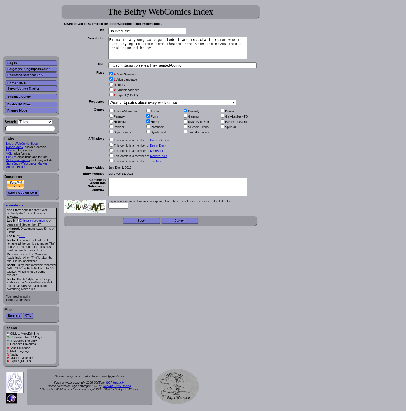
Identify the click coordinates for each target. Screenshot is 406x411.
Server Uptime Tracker (23, 88)
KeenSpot (156, 150)
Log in (12, 63)
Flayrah (11, 150)
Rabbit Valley (14, 147)
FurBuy (11, 156)
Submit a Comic (19, 96)
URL (22, 236)
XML (28, 315)
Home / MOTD (17, 82)
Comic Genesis (160, 140)
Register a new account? (25, 74)
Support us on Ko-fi (22, 192)
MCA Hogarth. (115, 382)
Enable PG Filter (19, 104)
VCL (9, 153)
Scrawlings (13, 205)
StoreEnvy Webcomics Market (26, 163)
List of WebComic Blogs (22, 143)
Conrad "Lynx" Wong (117, 386)
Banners (14, 315)
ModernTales (158, 156)
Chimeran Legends (32, 220)
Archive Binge (15, 166)
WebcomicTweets (18, 160)
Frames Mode (17, 110)
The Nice (156, 161)
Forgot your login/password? (28, 69)
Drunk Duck (158, 145)
